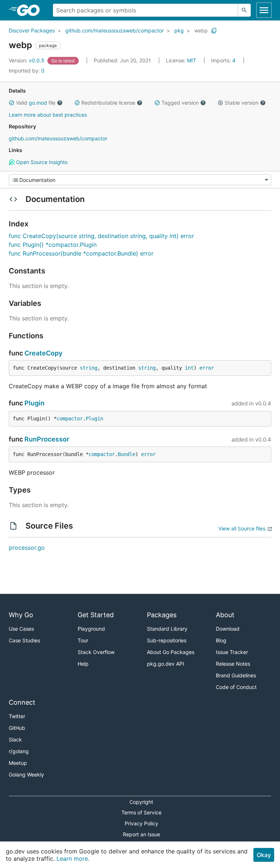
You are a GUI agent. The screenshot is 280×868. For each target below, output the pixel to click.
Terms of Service (141, 812)
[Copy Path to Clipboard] (214, 30)
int (189, 368)
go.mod (38, 103)
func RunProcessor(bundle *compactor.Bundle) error (81, 253)
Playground (91, 629)
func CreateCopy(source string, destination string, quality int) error (101, 236)
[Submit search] (244, 10)
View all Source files (241, 528)
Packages (161, 615)
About (225, 615)
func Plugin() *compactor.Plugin (53, 244)
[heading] (31, 10)
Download (228, 629)
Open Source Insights (41, 162)
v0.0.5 (27, 60)
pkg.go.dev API (165, 664)
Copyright (141, 802)
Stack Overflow (96, 652)
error (206, 368)
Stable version (241, 103)
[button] (12, 103)
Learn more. (73, 858)
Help (83, 664)
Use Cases (21, 629)
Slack (15, 739)
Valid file (36, 103)
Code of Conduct (236, 687)
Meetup (18, 763)
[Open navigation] (264, 10)
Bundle (126, 454)
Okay (264, 855)
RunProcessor (46, 439)
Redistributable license (108, 103)
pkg (179, 30)
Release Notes (233, 664)
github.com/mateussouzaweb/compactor (114, 30)
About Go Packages (170, 652)
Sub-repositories (166, 640)
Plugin (34, 403)
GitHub (17, 728)
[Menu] (140, 179)
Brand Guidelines (236, 675)
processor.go (27, 547)
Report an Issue (141, 834)
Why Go (21, 615)
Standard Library (167, 629)
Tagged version (180, 103)
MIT (191, 60)
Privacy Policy (141, 823)
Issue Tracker (232, 652)
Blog (221, 640)
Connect (22, 702)
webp (201, 30)
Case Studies (24, 640)
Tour (83, 640)
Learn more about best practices (48, 115)
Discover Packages (32, 30)
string (88, 368)
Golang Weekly (26, 774)
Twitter (17, 716)
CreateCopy (43, 353)
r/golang (19, 751)
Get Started (96, 615)
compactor (70, 418)
